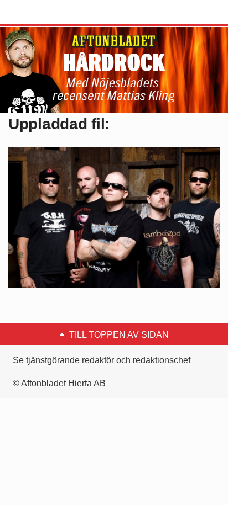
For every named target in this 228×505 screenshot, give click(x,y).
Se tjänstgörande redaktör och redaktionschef (101, 360)
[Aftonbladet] (49, 13)
